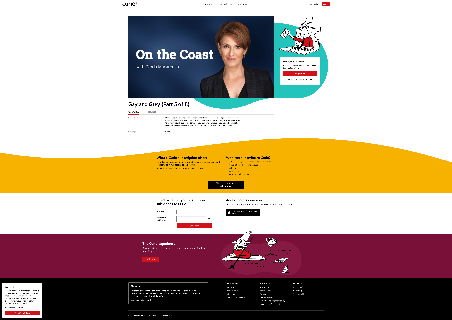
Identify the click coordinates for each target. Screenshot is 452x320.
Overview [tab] (133, 111)
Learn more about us (140, 300)
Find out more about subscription (226, 184)
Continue (194, 225)
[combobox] (191, 219)
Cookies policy (266, 297)
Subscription (232, 291)
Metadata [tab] (150, 111)
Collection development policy (272, 301)
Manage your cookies (14, 307)
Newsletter (297, 294)
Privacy (263, 294)
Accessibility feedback (269, 304)
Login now (300, 73)
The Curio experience (236, 297)
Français (314, 4)
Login (325, 4)
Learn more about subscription (300, 79)
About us (231, 294)
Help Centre (265, 287)
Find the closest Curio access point (244, 212)
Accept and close (22, 313)
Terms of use (265, 291)
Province (160, 212)
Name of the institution (162, 218)
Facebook (297, 287)
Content (230, 287)
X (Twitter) (297, 291)
